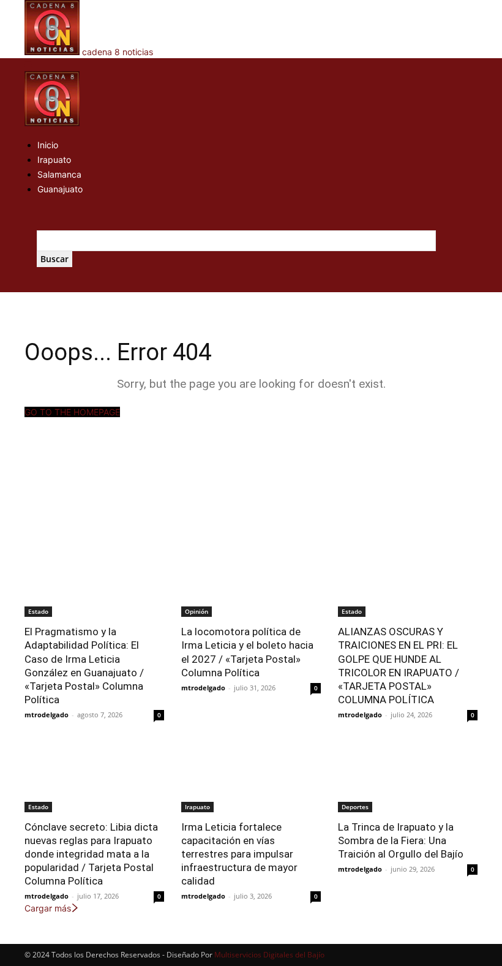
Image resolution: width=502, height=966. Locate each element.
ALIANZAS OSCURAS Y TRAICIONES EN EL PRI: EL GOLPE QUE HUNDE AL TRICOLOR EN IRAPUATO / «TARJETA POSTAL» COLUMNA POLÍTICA (398, 665)
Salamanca (59, 174)
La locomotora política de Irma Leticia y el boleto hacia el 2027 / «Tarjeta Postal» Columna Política (247, 651)
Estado (38, 611)
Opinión (196, 611)
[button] (28, 64)
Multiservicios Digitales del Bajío (269, 954)
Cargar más (47, 908)
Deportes (355, 806)
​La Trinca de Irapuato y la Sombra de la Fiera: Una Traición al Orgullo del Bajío (400, 840)
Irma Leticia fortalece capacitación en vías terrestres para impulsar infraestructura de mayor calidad (239, 854)
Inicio (47, 145)
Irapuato (54, 159)
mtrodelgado (46, 714)
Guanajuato (60, 189)
